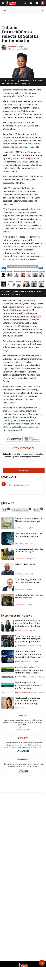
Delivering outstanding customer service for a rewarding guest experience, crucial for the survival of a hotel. (23, 765)
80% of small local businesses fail (18, 427)
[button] (2, 3)
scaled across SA (15, 111)
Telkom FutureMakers (13, 89)
